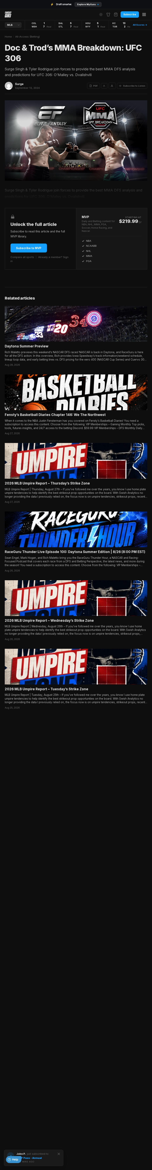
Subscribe (129, 14)
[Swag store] (108, 14)
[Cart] (116, 14)
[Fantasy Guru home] (8, 14)
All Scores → (140, 24)
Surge (19, 84)
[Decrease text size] (104, 86)
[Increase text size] (112, 86)
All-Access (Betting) (27, 36)
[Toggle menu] (144, 14)
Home (8, 36)
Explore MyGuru (88, 4)
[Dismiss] (58, 1154)
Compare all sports (22, 257)
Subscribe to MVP (28, 248)
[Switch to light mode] (101, 14)
